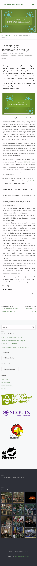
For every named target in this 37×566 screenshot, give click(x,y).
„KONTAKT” (30, 181)
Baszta (7, 35)
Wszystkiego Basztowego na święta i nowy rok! (15, 347)
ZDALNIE (27, 162)
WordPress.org (5, 389)
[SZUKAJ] (33, 327)
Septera (17, 556)
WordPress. (25, 556)
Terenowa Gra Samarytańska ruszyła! (13, 340)
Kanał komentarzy (7, 386)
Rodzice (20, 56)
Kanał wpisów (5, 382)
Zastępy (4, 58)
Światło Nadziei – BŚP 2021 (9, 344)
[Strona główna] (2, 35)
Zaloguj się (4, 379)
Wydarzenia (28, 56)
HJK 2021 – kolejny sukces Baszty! (11, 337)
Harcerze (13, 56)
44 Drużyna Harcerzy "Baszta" (14, 4)
